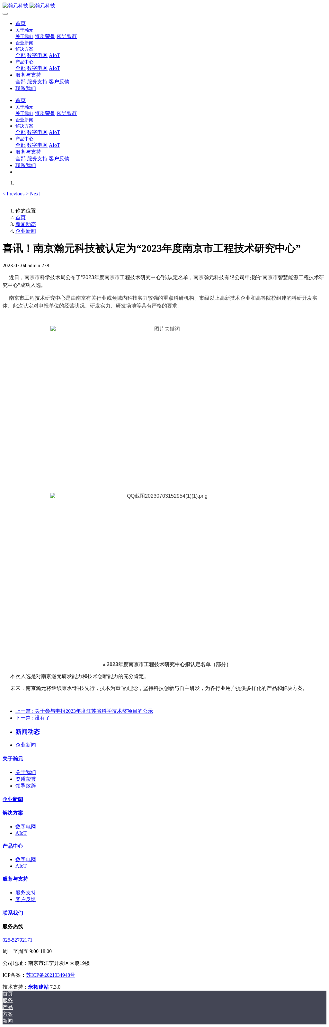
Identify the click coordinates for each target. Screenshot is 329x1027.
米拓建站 (39, 987)
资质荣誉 (25, 779)
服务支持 (25, 892)
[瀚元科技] (164, 6)
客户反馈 (25, 899)
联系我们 (13, 913)
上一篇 (84, 711)
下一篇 (32, 718)
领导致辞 (25, 785)
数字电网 (25, 826)
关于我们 (25, 772)
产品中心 (13, 846)
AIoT (21, 833)
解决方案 (13, 812)
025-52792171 (17, 940)
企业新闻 (25, 231)
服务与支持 (15, 878)
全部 (20, 55)
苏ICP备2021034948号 (50, 975)
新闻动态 (25, 224)
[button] (14, 193)
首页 (20, 23)
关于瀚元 (13, 758)
